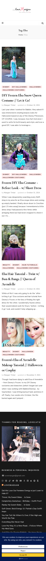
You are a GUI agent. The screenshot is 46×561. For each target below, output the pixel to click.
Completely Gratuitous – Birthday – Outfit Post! (22, 501)
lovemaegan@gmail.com (15, 475)
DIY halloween (19, 87)
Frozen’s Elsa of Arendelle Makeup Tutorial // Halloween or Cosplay (22, 365)
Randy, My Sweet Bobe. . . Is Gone (16, 505)
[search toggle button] (43, 23)
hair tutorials (29, 265)
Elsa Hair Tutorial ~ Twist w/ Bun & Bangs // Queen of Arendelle (21, 279)
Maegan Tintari (9, 105)
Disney (6, 87)
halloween (35, 87)
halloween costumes (13, 90)
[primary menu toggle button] (3, 23)
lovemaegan (11, 485)
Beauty (6, 265)
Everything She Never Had (13, 522)
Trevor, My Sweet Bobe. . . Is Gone (16, 497)
